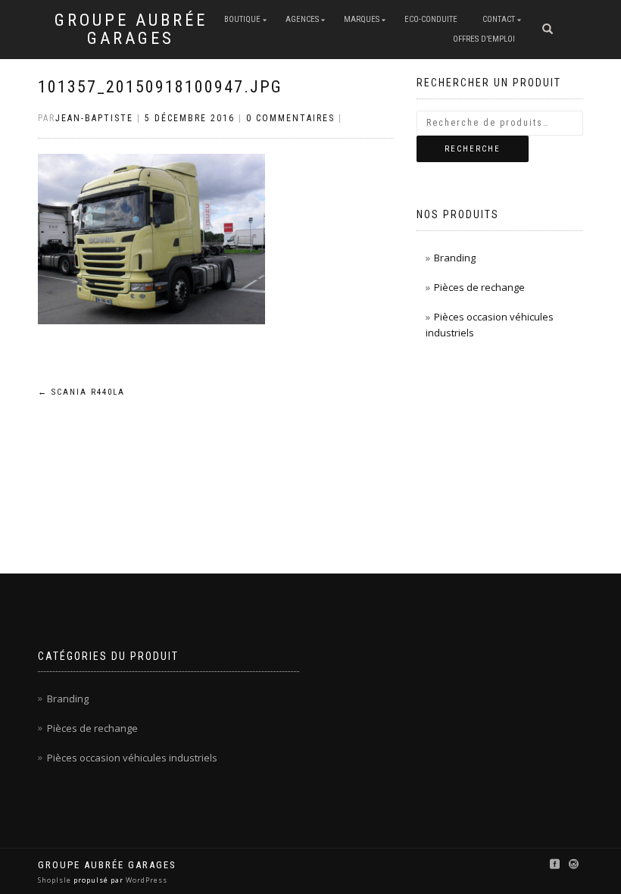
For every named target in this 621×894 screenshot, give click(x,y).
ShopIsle (55, 880)
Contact (498, 19)
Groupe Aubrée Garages (131, 29)
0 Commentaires (290, 118)
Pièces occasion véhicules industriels (132, 757)
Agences (302, 19)
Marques (361, 19)
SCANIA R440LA (81, 392)
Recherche (473, 149)
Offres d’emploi (484, 39)
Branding (455, 257)
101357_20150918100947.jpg (160, 86)
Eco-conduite (430, 19)
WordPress (145, 880)
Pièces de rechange (479, 287)
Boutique (242, 19)
